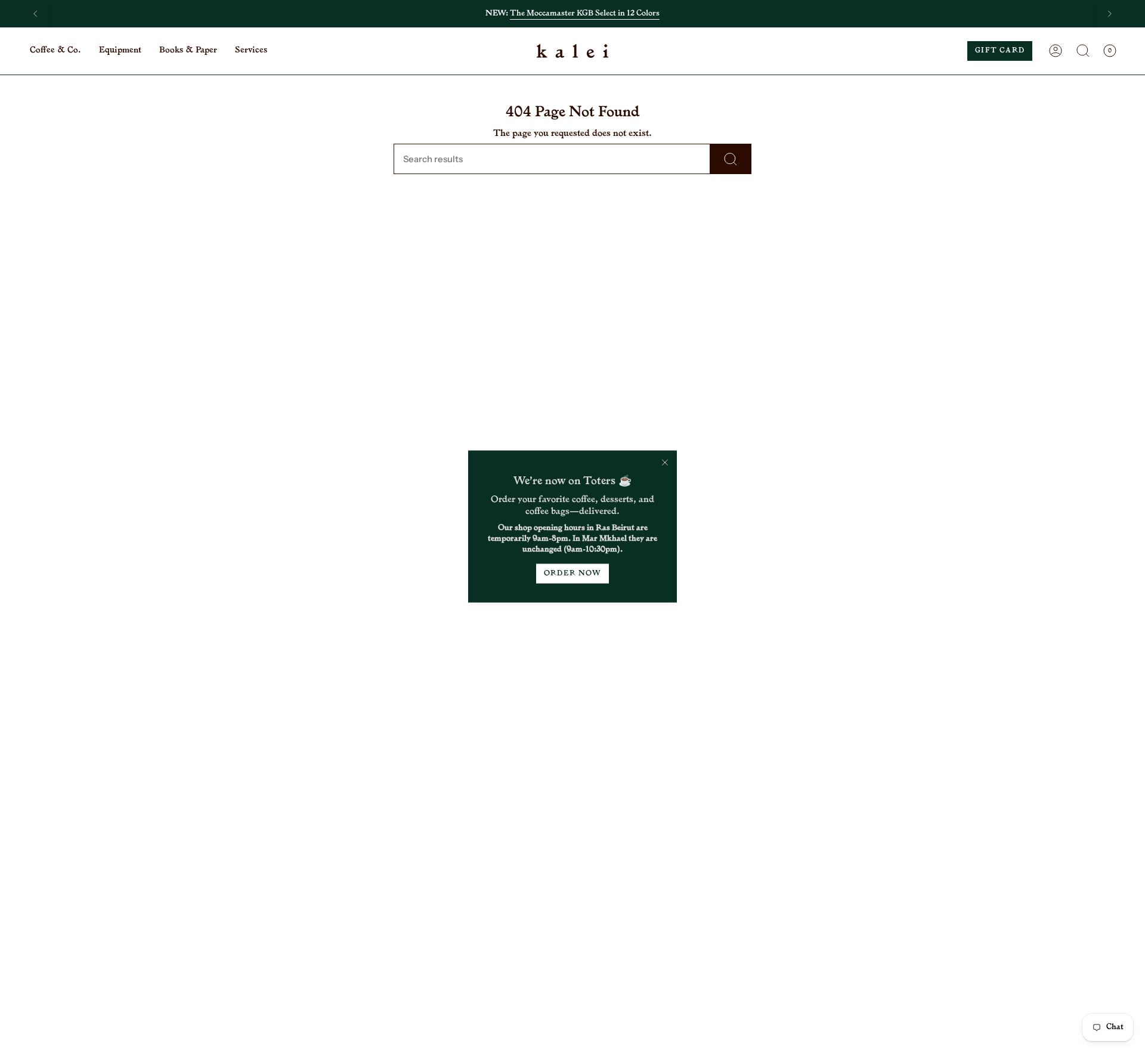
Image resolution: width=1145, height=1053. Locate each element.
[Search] (730, 159)
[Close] (665, 463)
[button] (55, 51)
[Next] (1109, 13)
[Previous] (35, 13)
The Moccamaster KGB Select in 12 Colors (585, 13)
